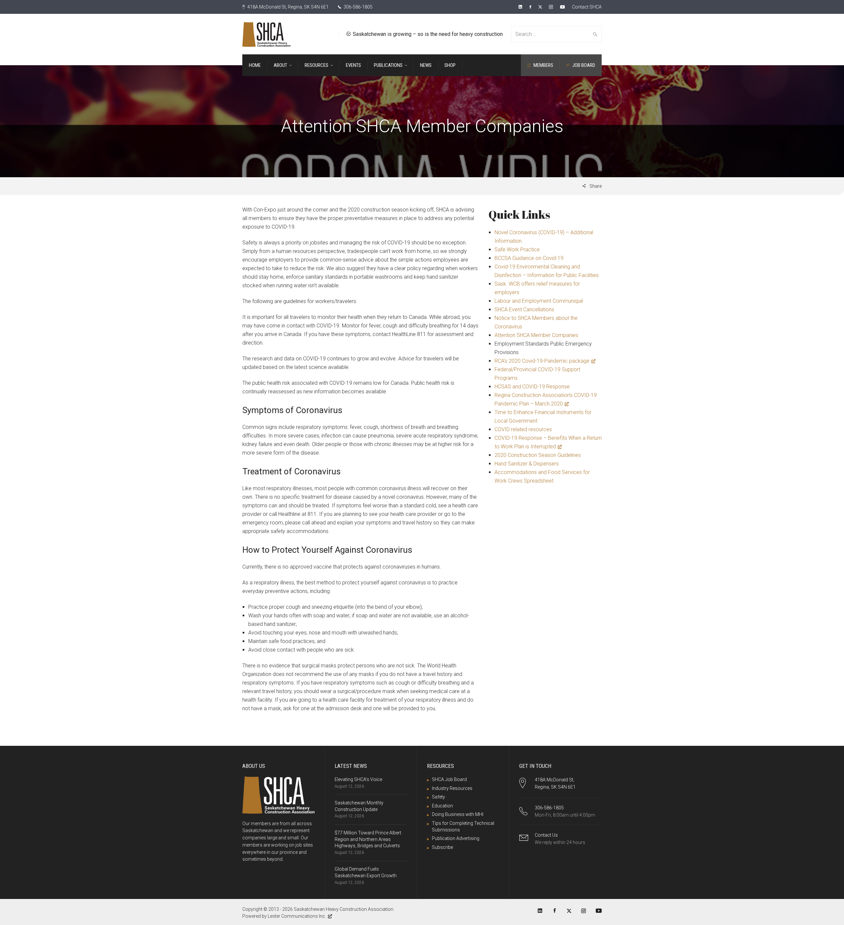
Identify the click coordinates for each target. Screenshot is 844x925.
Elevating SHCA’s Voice (358, 779)
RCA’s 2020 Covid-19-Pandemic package (542, 361)
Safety (438, 796)
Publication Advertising (455, 838)
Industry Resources (452, 788)
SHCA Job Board (449, 779)
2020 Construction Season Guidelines (538, 455)
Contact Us (546, 835)
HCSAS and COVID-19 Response (532, 386)
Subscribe (442, 847)
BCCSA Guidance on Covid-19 (529, 258)
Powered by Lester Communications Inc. (284, 916)
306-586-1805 (358, 7)
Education (442, 805)
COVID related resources (523, 429)
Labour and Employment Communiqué (539, 301)
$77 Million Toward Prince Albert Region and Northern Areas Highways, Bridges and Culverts (368, 839)
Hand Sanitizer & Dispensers (527, 464)
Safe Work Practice (517, 249)
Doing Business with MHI (457, 814)
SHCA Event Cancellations (524, 309)
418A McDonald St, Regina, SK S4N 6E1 (287, 7)
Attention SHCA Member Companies (536, 335)
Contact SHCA (587, 7)
